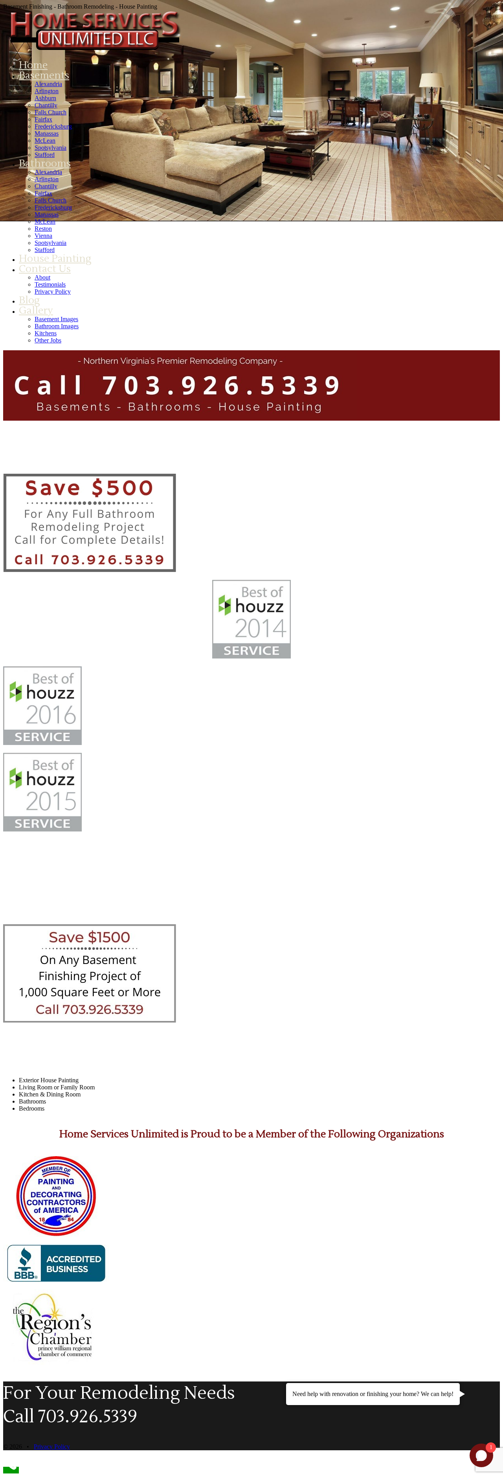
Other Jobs (48, 340)
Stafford (45, 154)
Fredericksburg (53, 126)
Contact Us (45, 269)
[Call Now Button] (11, 1470)
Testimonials (50, 284)
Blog (29, 300)
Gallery (36, 310)
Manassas (47, 133)
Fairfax (43, 119)
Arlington (47, 91)
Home (33, 65)
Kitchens (46, 333)
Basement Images (56, 319)
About (42, 277)
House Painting (55, 258)
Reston (43, 228)
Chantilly (46, 105)
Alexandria (48, 84)
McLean (45, 140)
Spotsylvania (50, 147)
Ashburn (45, 98)
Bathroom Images (57, 326)
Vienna (43, 235)
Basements (44, 75)
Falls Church (50, 112)
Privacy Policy (53, 291)
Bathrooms (45, 163)
